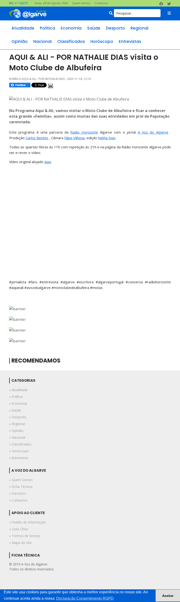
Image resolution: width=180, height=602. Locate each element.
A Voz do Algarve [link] (153, 132)
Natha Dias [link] (107, 137)
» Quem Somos (21, 480)
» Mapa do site (20, 542)
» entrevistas (18, 458)
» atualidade (18, 390)
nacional (42, 41)
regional (139, 28)
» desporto (17, 417)
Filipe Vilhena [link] (74, 137)
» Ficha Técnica (20, 486)
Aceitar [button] (167, 596)
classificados (71, 41)
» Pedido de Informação (27, 522)
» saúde (15, 410)
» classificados (20, 444)
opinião (19, 41)
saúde (93, 28)
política (47, 28)
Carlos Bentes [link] (37, 137)
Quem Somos (81, 3)
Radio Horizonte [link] (84, 132)
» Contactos (18, 500)
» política (16, 396)
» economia (18, 403)
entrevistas (130, 41)
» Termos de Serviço (24, 536)
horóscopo (101, 41)
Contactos (101, 3)
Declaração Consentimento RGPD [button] (85, 598)
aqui (47, 161)
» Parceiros (17, 493)
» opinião (16, 430)
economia (71, 28)
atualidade (22, 28)
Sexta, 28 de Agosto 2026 (51, 3)
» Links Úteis (18, 529)
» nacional (17, 437)
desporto (115, 28)
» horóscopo (19, 451)
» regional (17, 424)
